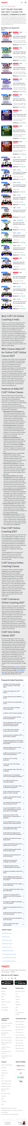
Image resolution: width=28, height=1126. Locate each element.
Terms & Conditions (17, 1110)
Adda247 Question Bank (6, 1065)
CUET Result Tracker (5, 1093)
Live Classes (4, 1070)
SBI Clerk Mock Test (20, 1021)
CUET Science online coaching (18, 583)
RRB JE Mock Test (19, 1048)
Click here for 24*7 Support (10, 975)
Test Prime (3, 1101)
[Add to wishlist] (26, 32)
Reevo (2, 1098)
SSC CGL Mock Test (20, 1035)
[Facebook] (12, 978)
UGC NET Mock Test (20, 1051)
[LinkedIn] (2, 978)
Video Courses (4, 1073)
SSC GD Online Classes (6, 1030)
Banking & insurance (20, 991)
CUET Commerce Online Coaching (10, 609)
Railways (18, 996)
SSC (17, 994)
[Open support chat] (24, 1122)
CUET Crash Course (9, 333)
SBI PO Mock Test (19, 1029)
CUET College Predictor (6, 1081)
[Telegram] (9, 978)
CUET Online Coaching (6, 1037)
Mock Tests (3, 1067)
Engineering (18, 1004)
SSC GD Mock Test (20, 1024)
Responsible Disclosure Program (8, 1108)
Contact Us (3, 994)
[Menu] (25, 2)
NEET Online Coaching (6, 1040)
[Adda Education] (21, 1065)
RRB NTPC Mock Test (20, 1027)
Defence (17, 1002)
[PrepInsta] (21, 1077)
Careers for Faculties (5, 1002)
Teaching (18, 999)
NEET (17, 1010)
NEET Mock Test (19, 1043)
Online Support (4, 1010)
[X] (5, 978)
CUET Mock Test (19, 1040)
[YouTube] (15, 978)
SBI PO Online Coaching (6, 1023)
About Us (3, 991)
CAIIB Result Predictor (6, 1086)
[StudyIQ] (21, 1073)
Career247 (3, 1096)
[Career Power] (21, 1069)
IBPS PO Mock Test (20, 1045)
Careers (3, 999)
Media (2, 996)
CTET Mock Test (19, 1032)
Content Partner (4, 1007)
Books (2, 1078)
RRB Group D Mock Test (21, 1037)
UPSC (17, 1007)
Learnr (2, 1104)
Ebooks (2, 1075)
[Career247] (21, 1081)
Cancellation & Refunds (6, 1110)
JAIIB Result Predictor (6, 1083)
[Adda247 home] (4, 2)
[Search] (22, 2)
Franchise (3, 1004)
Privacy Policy (4, 1112)
